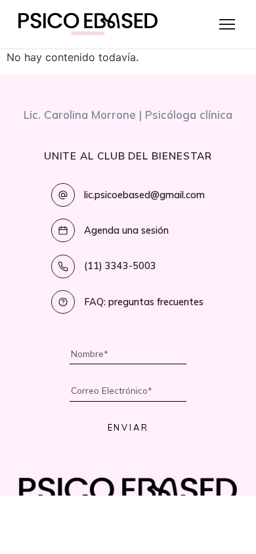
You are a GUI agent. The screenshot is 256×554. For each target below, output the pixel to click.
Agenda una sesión (126, 230)
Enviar (128, 427)
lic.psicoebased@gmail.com (144, 195)
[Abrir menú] (227, 24)
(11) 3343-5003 (120, 266)
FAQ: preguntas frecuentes (143, 302)
